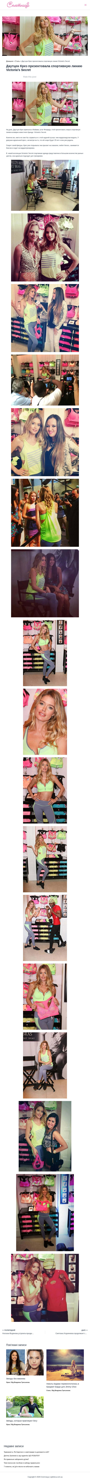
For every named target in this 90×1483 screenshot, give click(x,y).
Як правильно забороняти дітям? (16, 1459)
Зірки (8, 1382)
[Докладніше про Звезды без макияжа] (25, 1362)
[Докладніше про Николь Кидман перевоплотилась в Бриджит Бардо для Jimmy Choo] (65, 1365)
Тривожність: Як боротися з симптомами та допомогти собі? (26, 1452)
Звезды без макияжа (15, 1378)
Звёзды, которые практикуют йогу (21, 1421)
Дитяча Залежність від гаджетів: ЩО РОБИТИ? (22, 1456)
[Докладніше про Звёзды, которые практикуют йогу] (25, 1407)
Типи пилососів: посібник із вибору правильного (22, 1463)
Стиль (48, 1390)
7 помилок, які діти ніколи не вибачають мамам (21, 1466)
